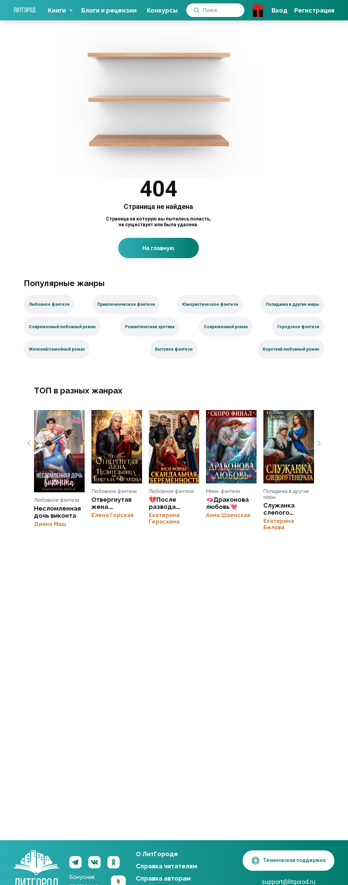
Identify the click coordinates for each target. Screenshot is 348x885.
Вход (280, 10)
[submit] (196, 10)
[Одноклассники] (113, 862)
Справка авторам (163, 878)
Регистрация (314, 10)
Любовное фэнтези (56, 500)
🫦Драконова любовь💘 (231, 446)
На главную (158, 248)
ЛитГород (36, 862)
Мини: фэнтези (223, 491)
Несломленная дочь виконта (59, 451)
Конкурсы (162, 10)
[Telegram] (75, 862)
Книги (57, 10)
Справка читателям (166, 866)
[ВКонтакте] (94, 862)
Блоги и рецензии (109, 10)
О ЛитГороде (157, 853)
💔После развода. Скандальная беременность (174, 446)
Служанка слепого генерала (288, 446)
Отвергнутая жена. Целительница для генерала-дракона (116, 446)
